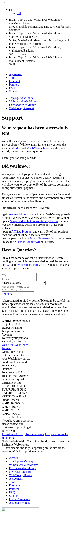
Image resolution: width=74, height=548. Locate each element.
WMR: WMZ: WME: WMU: (13, 406)
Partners (14, 84)
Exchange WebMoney (22, 104)
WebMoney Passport (21, 108)
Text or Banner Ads (28, 241)
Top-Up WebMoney (21, 98)
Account (14, 458)
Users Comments (19, 499)
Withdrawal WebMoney (23, 101)
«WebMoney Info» (38, 148)
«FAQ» (16, 148)
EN (4, 3)
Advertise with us (12, 434)
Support (14, 91)
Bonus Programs (40, 238)
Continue (7, 294)
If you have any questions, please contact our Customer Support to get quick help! (17, 423)
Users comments (34, 434)
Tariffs (13, 77)
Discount (14, 81)
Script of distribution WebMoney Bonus (34, 221)
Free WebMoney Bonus (22, 214)
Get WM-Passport (20, 471)
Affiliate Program (21, 231)
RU (19, 13)
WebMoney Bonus (20, 475)
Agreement (15, 74)
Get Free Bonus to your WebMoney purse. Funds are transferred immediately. (16, 358)
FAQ (12, 88)
